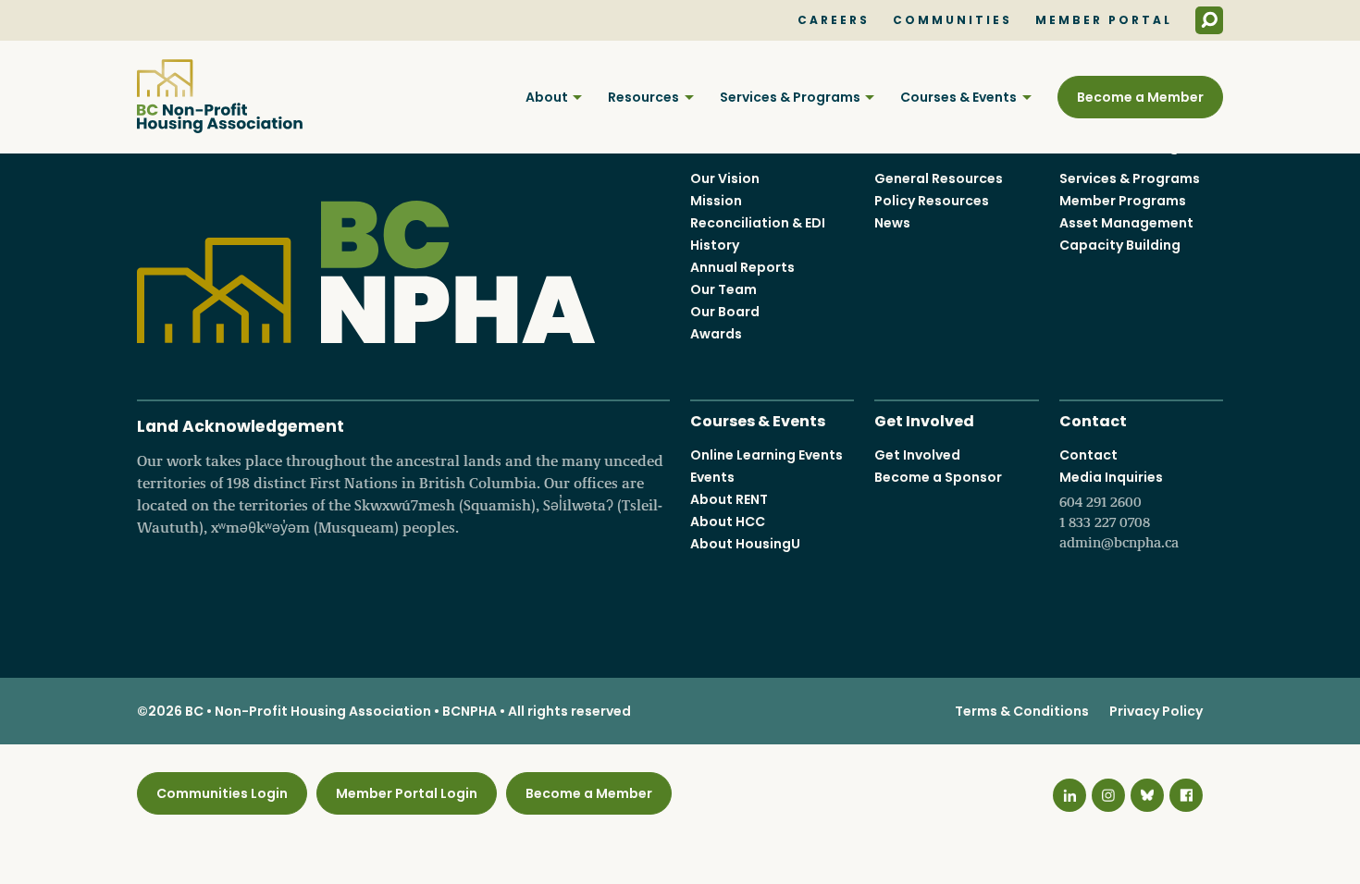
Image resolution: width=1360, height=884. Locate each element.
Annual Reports (742, 267)
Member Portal (1103, 20)
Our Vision (725, 178)
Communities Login (222, 793)
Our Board (725, 311)
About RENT (729, 499)
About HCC (727, 521)
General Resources (938, 178)
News (892, 223)
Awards (716, 334)
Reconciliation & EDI (757, 223)
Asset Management (1126, 223)
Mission (716, 200)
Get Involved (924, 419)
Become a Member (1140, 97)
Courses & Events (958, 97)
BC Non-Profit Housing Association (220, 96)
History (714, 245)
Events (712, 477)
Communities (952, 20)
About (546, 97)
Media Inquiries (1119, 509)
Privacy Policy (1156, 711)
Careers (833, 20)
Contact (1093, 419)
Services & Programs (790, 97)
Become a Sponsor (938, 477)
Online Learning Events (766, 455)
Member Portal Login (406, 793)
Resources (643, 97)
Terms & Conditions (1022, 711)
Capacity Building (1120, 245)
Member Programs (1122, 200)
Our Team (723, 289)
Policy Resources (931, 200)
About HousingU (745, 543)
